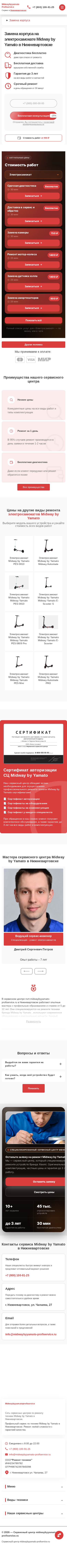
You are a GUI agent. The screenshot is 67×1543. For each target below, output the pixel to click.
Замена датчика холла (22, 276)
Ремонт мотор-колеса (22, 254)
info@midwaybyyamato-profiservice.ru (31, 1334)
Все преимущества (33, 487)
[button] (26, 971)
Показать (33, 1088)
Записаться (32, 195)
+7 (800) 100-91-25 (43, 7)
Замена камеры (18, 232)
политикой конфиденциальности (38, 123)
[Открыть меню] (62, 7)
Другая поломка (33, 344)
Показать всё (33, 320)
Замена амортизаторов (22, 297)
